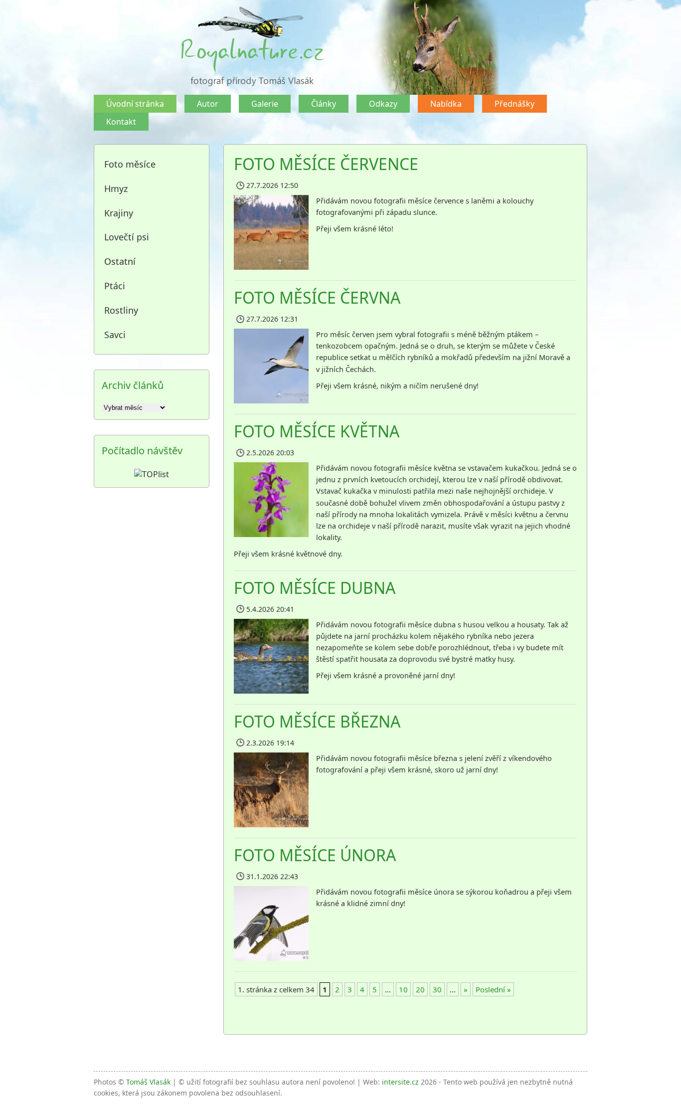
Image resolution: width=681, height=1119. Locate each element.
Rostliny (121, 310)
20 (420, 989)
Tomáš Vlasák (148, 1082)
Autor (207, 103)
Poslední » (493, 989)
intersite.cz (400, 1082)
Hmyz (116, 188)
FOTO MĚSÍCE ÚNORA (315, 855)
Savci (115, 335)
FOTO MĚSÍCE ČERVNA (317, 297)
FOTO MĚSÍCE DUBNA (314, 587)
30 (437, 989)
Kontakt (121, 121)
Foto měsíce (130, 164)
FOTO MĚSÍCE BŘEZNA (317, 721)
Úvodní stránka (135, 103)
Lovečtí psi (126, 237)
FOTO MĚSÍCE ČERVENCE (326, 164)
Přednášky (514, 103)
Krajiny (118, 213)
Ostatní (120, 261)
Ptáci (114, 286)
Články (323, 103)
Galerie (264, 103)
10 (403, 989)
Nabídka (446, 103)
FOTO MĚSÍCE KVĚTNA (316, 431)
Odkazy (383, 103)
